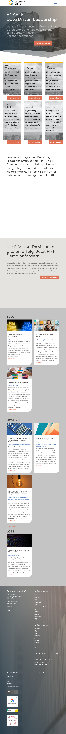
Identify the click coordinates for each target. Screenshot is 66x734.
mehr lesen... (12, 358)
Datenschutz (10, 676)
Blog (16, 339)
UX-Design (10, 501)
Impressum (10, 679)
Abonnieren (42, 678)
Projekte (17, 444)
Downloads (37, 602)
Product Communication (19, 499)
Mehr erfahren (43, 43)
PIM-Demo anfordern (50, 277)
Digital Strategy (47, 444)
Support (36, 614)
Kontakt (36, 612)
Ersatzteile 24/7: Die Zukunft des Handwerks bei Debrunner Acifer (19, 440)
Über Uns (37, 636)
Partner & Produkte (40, 607)
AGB (8, 681)
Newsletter (37, 616)
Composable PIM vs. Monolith (18, 382)
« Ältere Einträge (11, 415)
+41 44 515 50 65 (12, 601)
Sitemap (9, 684)
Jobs (35, 609)
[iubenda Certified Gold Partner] (12, 712)
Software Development (44, 341)
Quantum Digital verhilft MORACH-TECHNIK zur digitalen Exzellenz (18, 493)
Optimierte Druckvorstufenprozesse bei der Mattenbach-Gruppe (46, 440)
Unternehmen (38, 595)
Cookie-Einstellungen (13, 686)
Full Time (17, 555)
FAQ (35, 619)
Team (36, 604)
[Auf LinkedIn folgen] (9, 610)
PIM (19, 339)
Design (25, 497)
